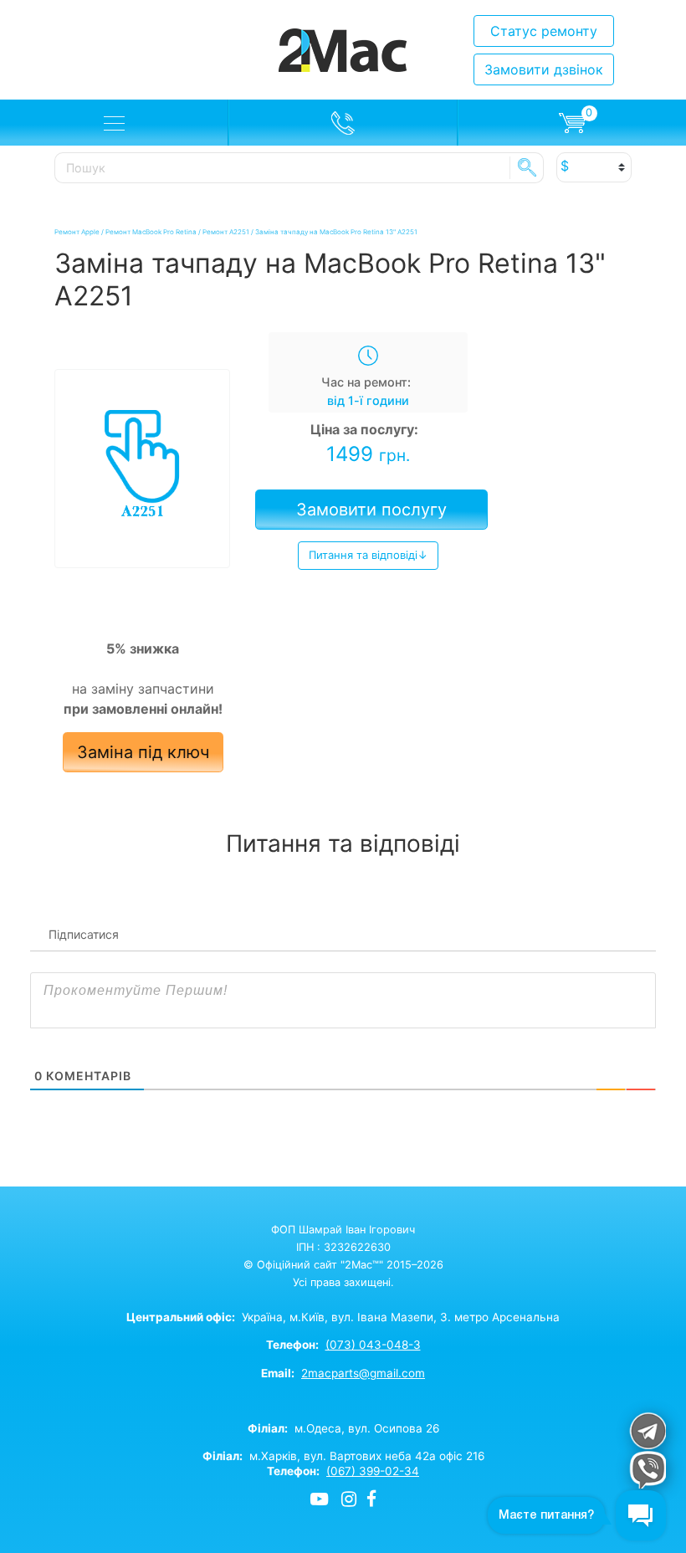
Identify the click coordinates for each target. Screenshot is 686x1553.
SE (527, 167)
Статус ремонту (543, 31)
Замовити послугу (371, 510)
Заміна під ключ (143, 752)
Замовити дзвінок (543, 69)
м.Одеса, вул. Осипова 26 (343, 1428)
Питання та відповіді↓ (368, 554)
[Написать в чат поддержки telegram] (647, 1430)
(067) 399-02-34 (372, 1471)
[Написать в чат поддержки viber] (647, 1470)
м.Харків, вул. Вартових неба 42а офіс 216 (343, 1456)
